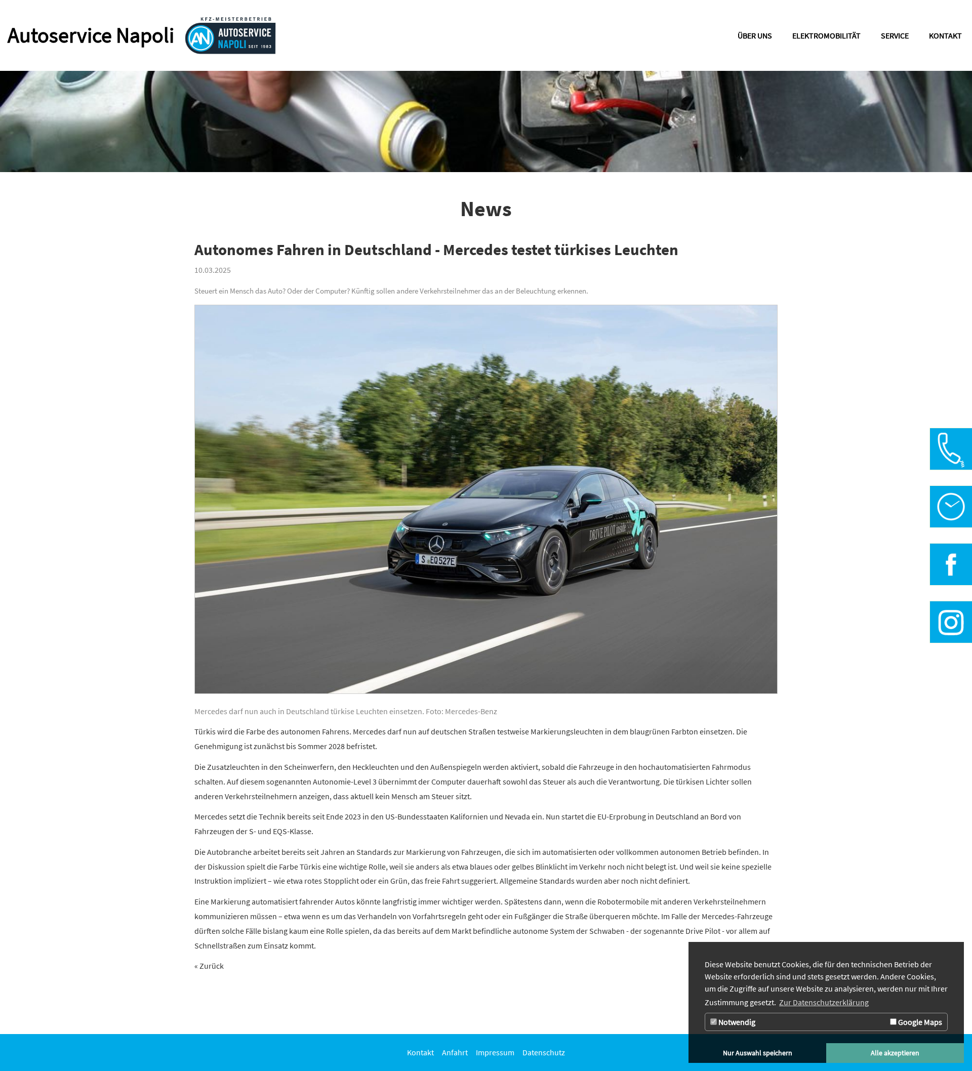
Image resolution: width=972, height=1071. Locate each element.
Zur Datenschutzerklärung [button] (824, 1002)
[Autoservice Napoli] (230, 35)
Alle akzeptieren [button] (895, 1052)
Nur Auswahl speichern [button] (757, 1052)
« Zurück (209, 966)
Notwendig (736, 1022)
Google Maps (919, 1022)
